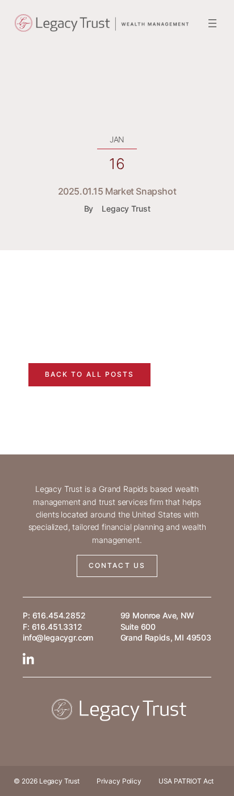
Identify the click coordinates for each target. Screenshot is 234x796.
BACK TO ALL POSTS (90, 374)
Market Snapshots (84, 306)
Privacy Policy (119, 781)
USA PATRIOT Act (186, 781)
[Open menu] (212, 23)
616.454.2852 (59, 615)
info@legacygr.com (58, 637)
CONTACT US (117, 565)
